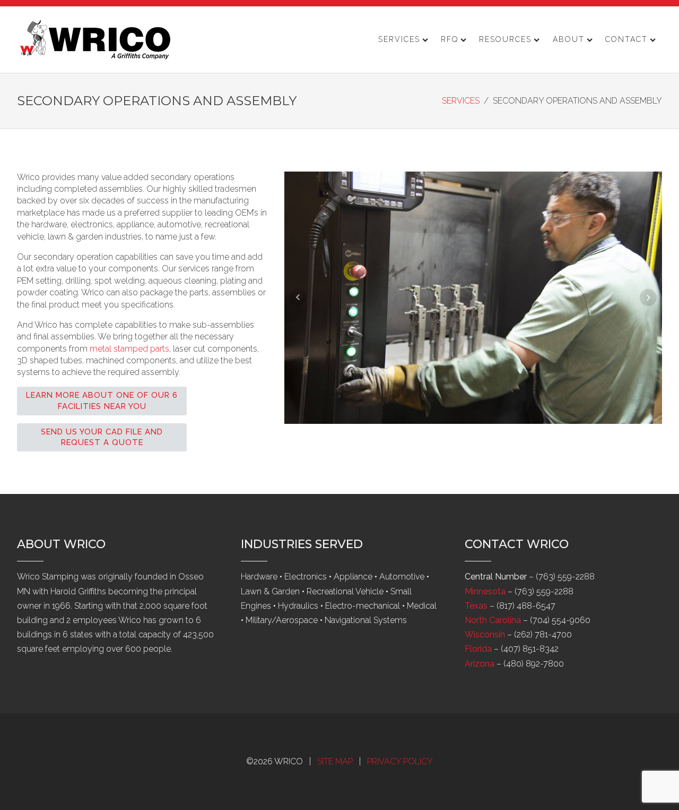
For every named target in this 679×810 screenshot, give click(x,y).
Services (399, 39)
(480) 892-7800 (533, 664)
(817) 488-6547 (526, 606)
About (569, 39)
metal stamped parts (129, 349)
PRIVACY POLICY (400, 761)
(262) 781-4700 (543, 634)
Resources (505, 39)
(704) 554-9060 (560, 620)
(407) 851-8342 (530, 649)
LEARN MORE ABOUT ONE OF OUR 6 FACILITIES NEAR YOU (102, 400)
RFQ (449, 39)
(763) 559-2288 (565, 577)
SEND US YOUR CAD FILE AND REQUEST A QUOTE (102, 437)
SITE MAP (335, 761)
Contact (626, 39)
